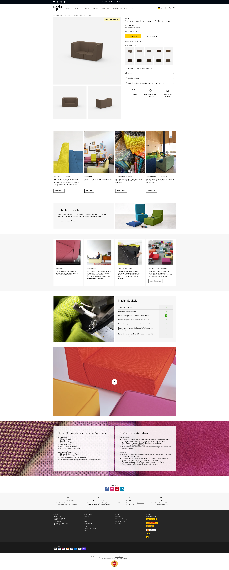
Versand (138, 27)
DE (161, 8)
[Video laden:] (114, 381)
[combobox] (160, 8)
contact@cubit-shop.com (161, 504)
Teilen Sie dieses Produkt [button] (135, 41)
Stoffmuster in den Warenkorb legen (139, 68)
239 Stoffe (133, 94)
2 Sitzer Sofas (62, 15)
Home (55, 15)
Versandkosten (119, 557)
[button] (68, 8)
